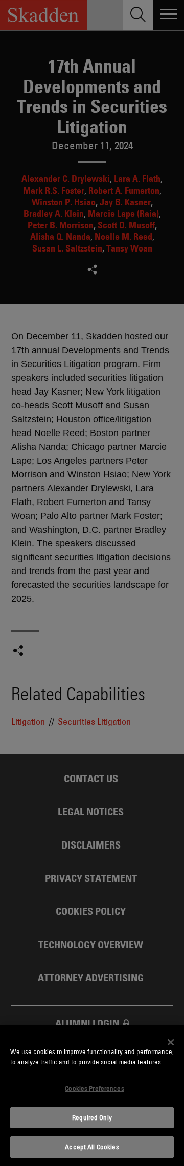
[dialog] (92, 1095)
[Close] (171, 1042)
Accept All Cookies (92, 1146)
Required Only (92, 1117)
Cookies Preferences (94, 1088)
